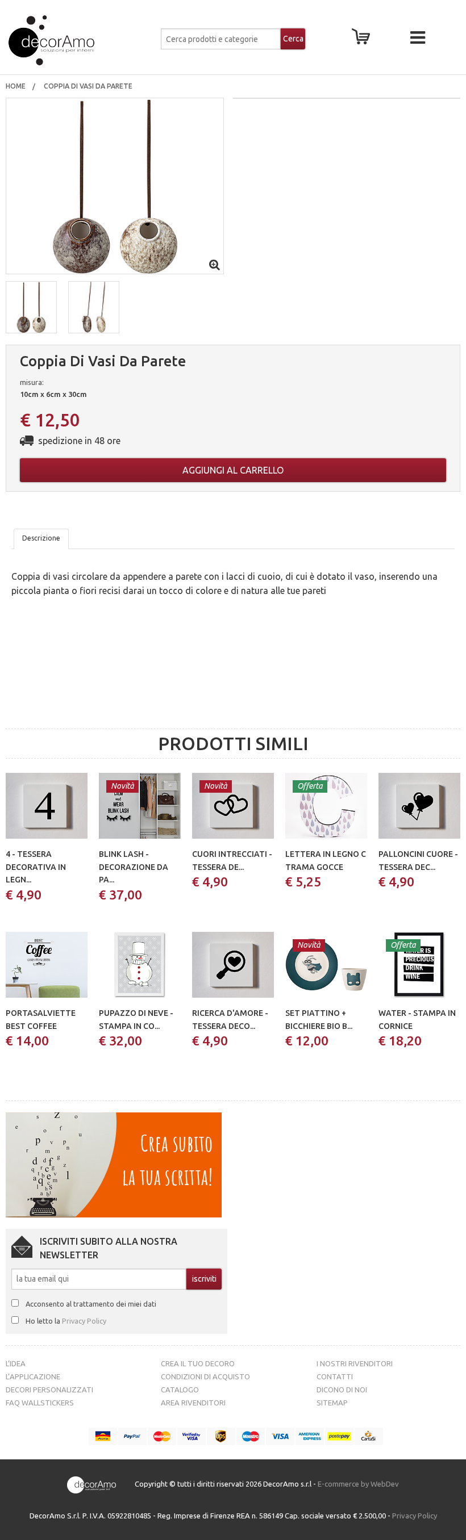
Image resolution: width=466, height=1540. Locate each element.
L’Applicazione (33, 1376)
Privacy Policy (84, 1321)
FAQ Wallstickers (40, 1403)
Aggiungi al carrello (233, 470)
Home (16, 86)
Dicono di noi (342, 1389)
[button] (31, 307)
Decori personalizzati (49, 1389)
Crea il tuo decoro (198, 1363)
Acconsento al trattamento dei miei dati (91, 1304)
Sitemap (332, 1403)
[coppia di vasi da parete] (114, 185)
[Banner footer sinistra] (114, 1164)
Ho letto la (66, 1321)
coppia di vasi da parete (89, 86)
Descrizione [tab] (41, 538)
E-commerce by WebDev (358, 1484)
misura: (32, 382)
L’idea (16, 1363)
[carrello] (363, 39)
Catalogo (180, 1389)
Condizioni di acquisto (205, 1376)
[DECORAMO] (79, 40)
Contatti (335, 1376)
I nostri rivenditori (355, 1363)
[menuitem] (16, 86)
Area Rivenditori (193, 1403)
